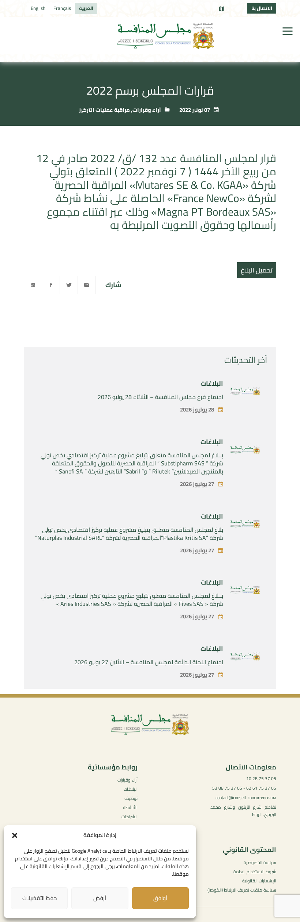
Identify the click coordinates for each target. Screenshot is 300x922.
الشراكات (129, 816)
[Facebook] (51, 285)
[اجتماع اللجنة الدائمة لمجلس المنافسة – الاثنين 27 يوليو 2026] (245, 657)
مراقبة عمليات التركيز (104, 110)
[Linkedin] (33, 285)
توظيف (131, 798)
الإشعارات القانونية (259, 881)
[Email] (87, 285)
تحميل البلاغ (257, 270)
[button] (14, 835)
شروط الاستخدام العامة (254, 871)
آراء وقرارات (146, 110)
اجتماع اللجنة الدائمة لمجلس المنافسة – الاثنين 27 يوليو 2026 (148, 661)
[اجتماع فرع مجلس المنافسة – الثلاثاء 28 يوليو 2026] (245, 392)
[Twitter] (69, 285)
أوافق (160, 898)
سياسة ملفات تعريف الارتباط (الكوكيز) (241, 890)
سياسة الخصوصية (260, 862)
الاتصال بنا (261, 8)
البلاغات (211, 383)
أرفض (99, 898)
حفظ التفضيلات (39, 898)
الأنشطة (130, 807)
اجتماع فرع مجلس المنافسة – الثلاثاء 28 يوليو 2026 (160, 396)
